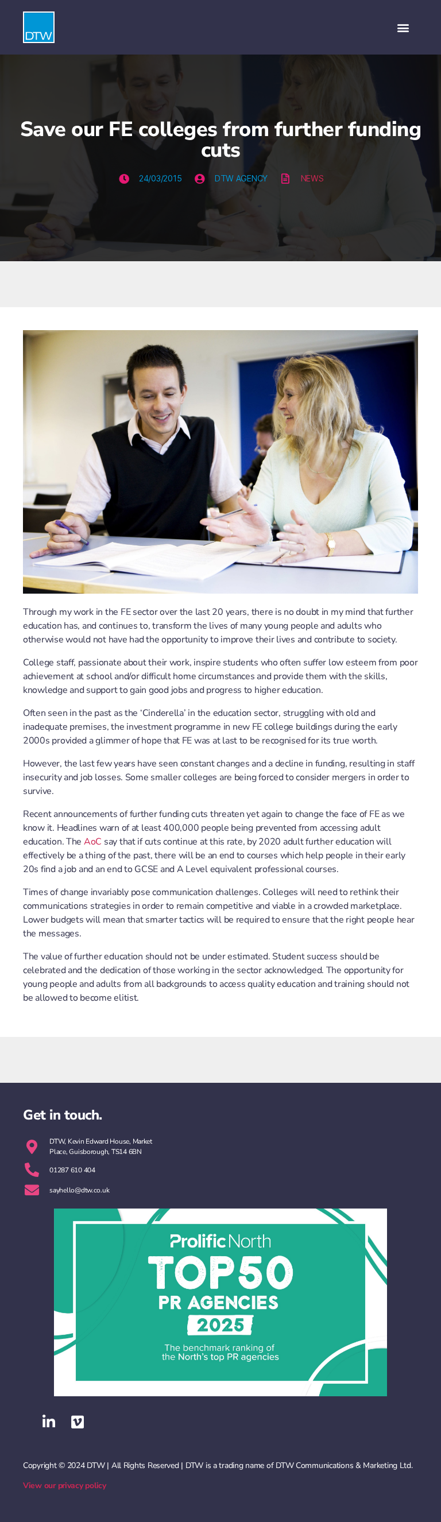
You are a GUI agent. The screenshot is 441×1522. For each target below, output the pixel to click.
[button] (402, 27)
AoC (93, 841)
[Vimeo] (77, 1422)
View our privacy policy (64, 1485)
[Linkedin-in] (48, 1422)
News (312, 178)
